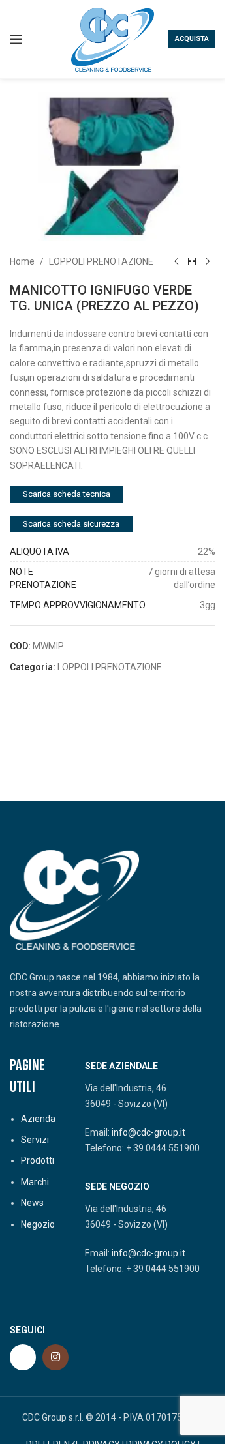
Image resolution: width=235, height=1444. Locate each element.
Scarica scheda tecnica (66, 494)
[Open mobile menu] (16, 39)
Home (22, 261)
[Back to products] (192, 261)
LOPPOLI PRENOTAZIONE (101, 261)
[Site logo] (113, 38)
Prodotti (37, 1160)
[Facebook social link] (23, 1357)
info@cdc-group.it (148, 1132)
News (32, 1203)
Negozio (38, 1224)
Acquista (192, 39)
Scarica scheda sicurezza (71, 524)
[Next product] (207, 261)
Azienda (38, 1118)
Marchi (35, 1182)
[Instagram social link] (55, 1357)
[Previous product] (176, 261)
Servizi (35, 1139)
